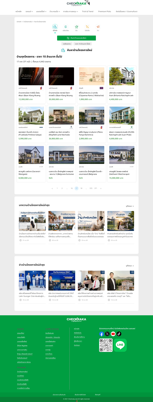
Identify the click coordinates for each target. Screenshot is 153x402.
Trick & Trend (87, 11)
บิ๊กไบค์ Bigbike (22, 345)
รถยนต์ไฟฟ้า (21, 337)
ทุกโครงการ (67, 44)
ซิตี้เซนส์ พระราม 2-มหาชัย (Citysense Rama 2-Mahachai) (91, 94)
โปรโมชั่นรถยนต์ (22, 358)
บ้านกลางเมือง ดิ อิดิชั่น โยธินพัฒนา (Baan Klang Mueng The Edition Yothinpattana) (30, 94)
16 (72, 188)
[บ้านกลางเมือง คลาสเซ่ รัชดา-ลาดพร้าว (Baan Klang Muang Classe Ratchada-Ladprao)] (61, 76)
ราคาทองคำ (49, 345)
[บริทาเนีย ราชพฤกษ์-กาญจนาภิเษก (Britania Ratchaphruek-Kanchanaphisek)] (122, 76)
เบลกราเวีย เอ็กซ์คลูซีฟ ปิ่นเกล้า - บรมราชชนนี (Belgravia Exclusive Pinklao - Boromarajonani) (91, 173)
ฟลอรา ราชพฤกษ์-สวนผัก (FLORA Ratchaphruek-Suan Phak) (121, 133)
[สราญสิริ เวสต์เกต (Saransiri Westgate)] (31, 155)
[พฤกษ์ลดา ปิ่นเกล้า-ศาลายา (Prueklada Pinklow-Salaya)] (31, 116)
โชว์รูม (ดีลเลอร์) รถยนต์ (24, 354)
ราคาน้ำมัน (48, 354)
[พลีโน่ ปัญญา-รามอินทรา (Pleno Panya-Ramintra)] (91, 116)
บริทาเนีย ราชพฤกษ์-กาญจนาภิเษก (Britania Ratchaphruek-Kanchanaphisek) (121, 94)
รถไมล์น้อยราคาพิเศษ (24, 362)
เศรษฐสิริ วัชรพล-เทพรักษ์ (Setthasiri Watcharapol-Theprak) (119, 173)
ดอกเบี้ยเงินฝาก (50, 341)
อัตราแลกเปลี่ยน (50, 358)
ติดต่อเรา (77, 345)
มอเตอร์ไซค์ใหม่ (22, 341)
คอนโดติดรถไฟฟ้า (23, 380)
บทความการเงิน (22, 350)
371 (95, 188)
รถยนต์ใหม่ (20, 333)
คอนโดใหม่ (20, 376)
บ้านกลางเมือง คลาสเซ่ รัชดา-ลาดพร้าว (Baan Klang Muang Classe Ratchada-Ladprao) (61, 94)
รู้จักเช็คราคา (78, 341)
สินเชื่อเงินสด (49, 333)
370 (91, 188)
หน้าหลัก (19, 11)
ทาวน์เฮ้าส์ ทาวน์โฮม (23, 388)
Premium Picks (104, 11)
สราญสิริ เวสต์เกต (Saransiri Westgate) (29, 173)
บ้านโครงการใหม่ (22, 372)
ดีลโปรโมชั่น (77, 333)
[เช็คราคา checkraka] (76, 4)
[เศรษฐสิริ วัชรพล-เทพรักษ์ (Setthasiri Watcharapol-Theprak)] (122, 155)
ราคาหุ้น (48, 350)
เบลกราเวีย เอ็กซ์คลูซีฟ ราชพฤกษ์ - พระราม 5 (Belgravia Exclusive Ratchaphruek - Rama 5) (61, 173)
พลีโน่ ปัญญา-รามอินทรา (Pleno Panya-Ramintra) (91, 133)
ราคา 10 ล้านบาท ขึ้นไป (82, 44)
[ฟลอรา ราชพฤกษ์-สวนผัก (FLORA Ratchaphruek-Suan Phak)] (122, 116)
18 (81, 188)
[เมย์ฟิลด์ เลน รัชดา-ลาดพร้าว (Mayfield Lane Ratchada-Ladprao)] (61, 116)
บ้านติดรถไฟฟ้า (22, 384)
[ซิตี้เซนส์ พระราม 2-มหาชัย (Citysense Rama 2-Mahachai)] (91, 76)
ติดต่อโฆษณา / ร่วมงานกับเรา (126, 11)
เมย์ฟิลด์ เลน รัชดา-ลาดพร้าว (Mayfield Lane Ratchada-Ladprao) (59, 133)
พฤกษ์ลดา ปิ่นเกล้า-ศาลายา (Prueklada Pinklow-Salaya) (30, 133)
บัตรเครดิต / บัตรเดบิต (52, 337)
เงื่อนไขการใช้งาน (79, 337)
